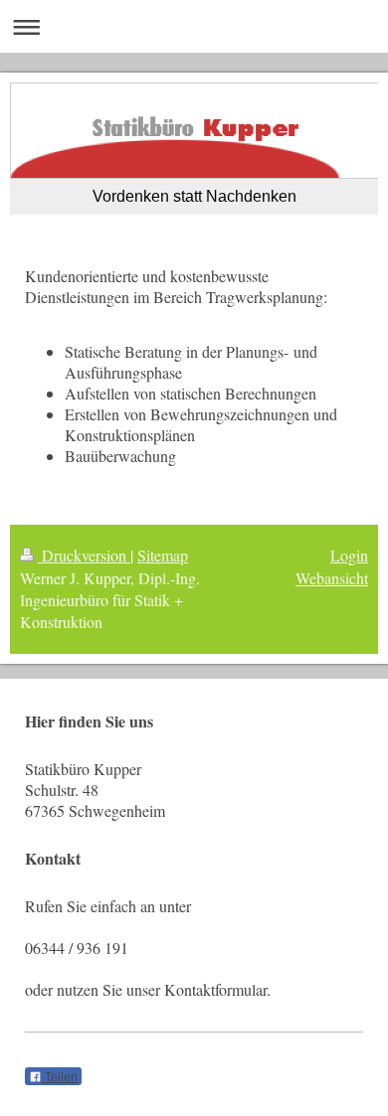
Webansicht (331, 577)
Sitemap (162, 555)
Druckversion (84, 555)
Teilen (60, 1077)
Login (349, 555)
